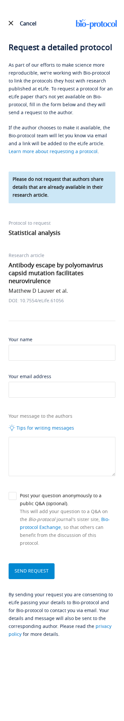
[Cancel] (11, 23)
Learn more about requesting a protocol (53, 151)
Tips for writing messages (44, 428)
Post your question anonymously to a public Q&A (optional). (61, 499)
